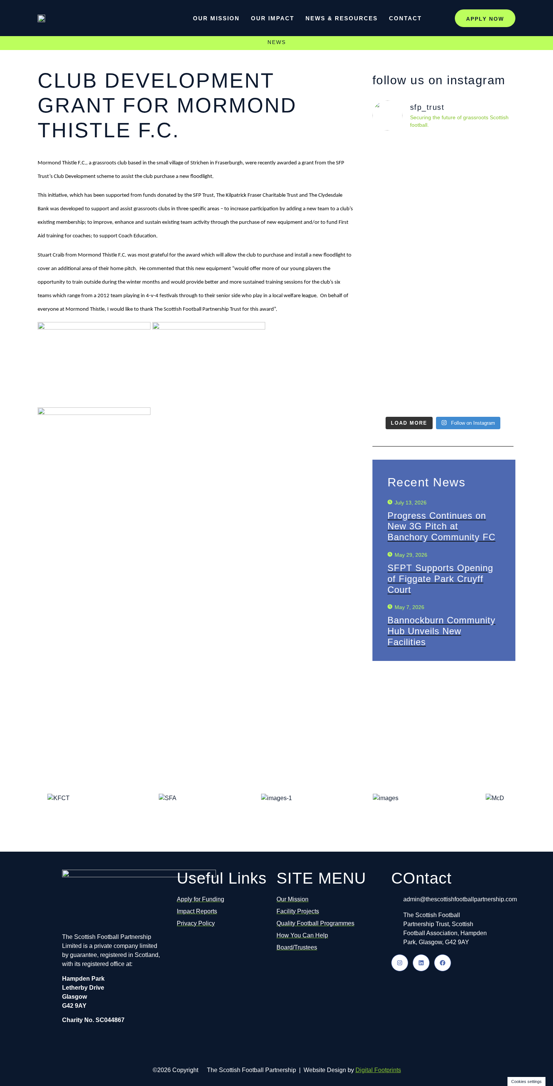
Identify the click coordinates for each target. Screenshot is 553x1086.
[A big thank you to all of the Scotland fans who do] (406, 261)
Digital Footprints (378, 1070)
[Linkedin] (421, 962)
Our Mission (216, 18)
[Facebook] (442, 962)
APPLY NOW (485, 19)
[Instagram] (399, 962)
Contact (405, 18)
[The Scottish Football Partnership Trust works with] (479, 275)
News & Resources (341, 18)
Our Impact (272, 18)
